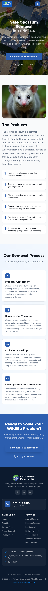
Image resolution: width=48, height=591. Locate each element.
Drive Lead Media (28, 582)
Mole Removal (31, 543)
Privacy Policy (7, 535)
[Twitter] (24, 492)
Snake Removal (31, 535)
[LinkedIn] (30, 492)
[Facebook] (17, 492)
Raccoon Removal (32, 523)
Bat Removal (30, 527)
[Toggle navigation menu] (43, 3)
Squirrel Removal (32, 519)
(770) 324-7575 (25, 64)
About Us (5, 523)
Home (4, 519)
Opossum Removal (33, 539)
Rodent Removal (32, 531)
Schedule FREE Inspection (24, 56)
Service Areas (7, 527)
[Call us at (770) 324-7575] (37, 3)
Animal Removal (8, 531)
